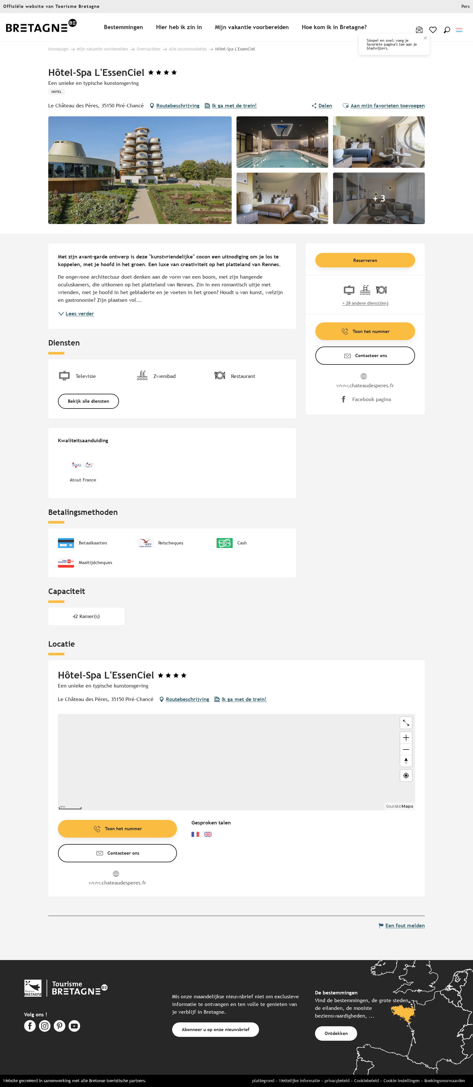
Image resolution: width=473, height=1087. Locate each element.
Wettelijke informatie (299, 1080)
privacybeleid (337, 1080)
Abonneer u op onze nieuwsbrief (215, 1029)
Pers (465, 6)
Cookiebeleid (366, 1080)
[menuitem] (41, 27)
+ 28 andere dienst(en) (365, 303)
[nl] (460, 30)
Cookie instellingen (402, 1080)
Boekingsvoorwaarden (444, 1080)
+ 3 (379, 198)
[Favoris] (433, 29)
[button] (447, 30)
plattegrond (263, 1080)
